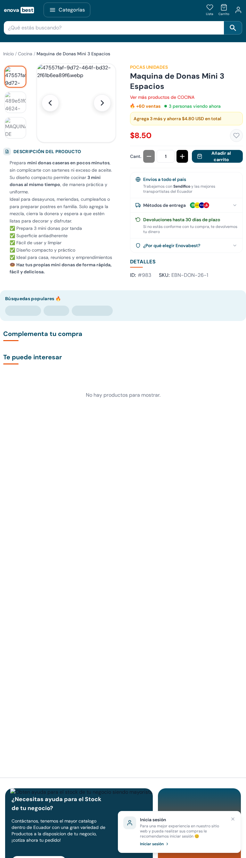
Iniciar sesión (152, 843)
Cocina (25, 54)
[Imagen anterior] (50, 103)
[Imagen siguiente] (102, 103)
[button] (76, 103)
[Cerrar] (232, 819)
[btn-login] (238, 10)
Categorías (72, 9)
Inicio (8, 54)
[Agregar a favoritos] (236, 135)
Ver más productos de (162, 97)
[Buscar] (233, 28)
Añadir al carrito (221, 156)
